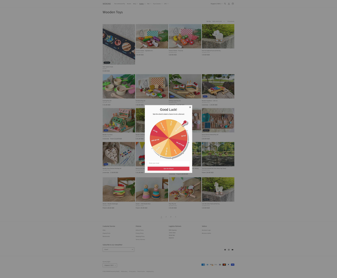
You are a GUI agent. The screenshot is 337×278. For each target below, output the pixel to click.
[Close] (190, 107)
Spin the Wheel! (169, 168)
